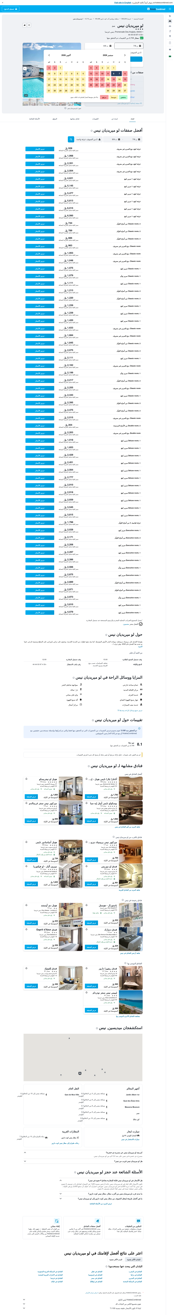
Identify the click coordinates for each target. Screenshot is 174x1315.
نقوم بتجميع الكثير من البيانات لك (128, 1304)
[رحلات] (170, 49)
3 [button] (102, 67)
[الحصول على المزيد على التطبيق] (170, 42)
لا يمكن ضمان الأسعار (92, 1293)
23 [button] (108, 85)
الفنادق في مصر (96, 1278)
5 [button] (90, 67)
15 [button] (114, 79)
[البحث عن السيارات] (170, 26)
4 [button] (96, 67)
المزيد (140, 646)
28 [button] (119, 90)
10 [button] (102, 73)
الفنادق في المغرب (135, 1271)
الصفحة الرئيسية (138, 19)
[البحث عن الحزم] (170, 31)
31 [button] (49, 90)
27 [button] (125, 90)
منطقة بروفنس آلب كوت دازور (109, 19)
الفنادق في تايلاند (57, 1281)
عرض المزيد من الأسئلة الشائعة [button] (101, 1203)
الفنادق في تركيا (136, 1275)
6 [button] (125, 73)
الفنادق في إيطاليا (96, 1281)
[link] (127, 826)
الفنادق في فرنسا (57, 1278)
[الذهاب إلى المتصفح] (170, 36)
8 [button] (113, 73)
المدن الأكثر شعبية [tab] (115, 1259)
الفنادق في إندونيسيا (95, 1275)
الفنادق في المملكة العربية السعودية (50, 1271)
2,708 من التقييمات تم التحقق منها (120, 38)
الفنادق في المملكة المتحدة (132, 1281)
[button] (2, 2)
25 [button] (97, 85)
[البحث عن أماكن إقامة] (170, 21)
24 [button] (102, 85)
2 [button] (108, 67)
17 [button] (102, 79)
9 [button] (108, 73)
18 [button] (97, 79)
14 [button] (119, 79)
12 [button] (91, 73)
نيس (90, 19)
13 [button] (125, 79)
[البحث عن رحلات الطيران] (170, 16)
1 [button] (113, 67)
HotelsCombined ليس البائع (129, 1299)
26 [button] (91, 85)
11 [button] (97, 73)
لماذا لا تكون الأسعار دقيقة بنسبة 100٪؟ (125, 1308)
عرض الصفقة (91, 796)
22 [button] (114, 85)
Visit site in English (122, 2)
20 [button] (125, 85)
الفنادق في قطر (96, 1271)
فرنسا (129, 19)
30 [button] (108, 90)
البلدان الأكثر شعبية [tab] (133, 1259)
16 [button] (108, 79)
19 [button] (91, 79)
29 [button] (114, 90)
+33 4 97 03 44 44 (135, 34)
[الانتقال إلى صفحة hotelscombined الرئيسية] (156, 9)
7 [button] (119, 73)
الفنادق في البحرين (135, 1278)
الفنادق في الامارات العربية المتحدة (50, 1275)
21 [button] (119, 85)
